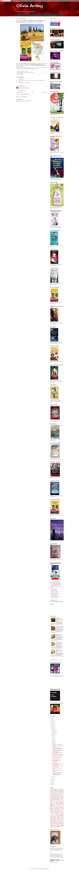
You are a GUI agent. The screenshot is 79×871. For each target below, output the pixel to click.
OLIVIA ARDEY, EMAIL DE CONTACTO (56, 601)
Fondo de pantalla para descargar (57, 772)
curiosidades (22, 72)
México (51, 813)
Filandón (62, 805)
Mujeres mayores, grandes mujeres (57, 744)
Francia (51, 806)
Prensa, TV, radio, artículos (41, 15)
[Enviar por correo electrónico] (17, 73)
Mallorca (60, 812)
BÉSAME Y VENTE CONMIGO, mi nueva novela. (59, 651)
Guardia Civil (62, 806)
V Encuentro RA (54, 762)
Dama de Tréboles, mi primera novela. (59, 635)
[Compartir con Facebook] (21, 73)
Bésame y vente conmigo (55, 790)
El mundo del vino (58, 802)
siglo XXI (62, 822)
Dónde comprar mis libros (52, 15)
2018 (52, 724)
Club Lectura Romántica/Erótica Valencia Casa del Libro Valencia (56, 584)
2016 (52, 727)
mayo (53, 739)
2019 (52, 723)
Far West (59, 805)
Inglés (51, 807)
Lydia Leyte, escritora (54, 597)
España (56, 804)
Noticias (62, 814)
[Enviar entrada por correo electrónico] (26, 71)
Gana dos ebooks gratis (55, 758)
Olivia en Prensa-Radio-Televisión (57, 816)
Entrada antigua (44, 92)
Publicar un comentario (21, 90)
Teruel (54, 823)
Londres (61, 810)
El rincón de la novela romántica (56, 586)
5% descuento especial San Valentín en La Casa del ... (57, 766)
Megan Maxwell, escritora (55, 596)
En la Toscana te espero (27, 72)
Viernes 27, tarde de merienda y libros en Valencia (57, 753)
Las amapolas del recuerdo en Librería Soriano (57, 760)
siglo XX (58, 822)
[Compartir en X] (19, 73)
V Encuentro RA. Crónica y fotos (57, 757)
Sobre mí (24, 15)
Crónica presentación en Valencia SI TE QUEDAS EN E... (57, 764)
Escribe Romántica (54, 585)
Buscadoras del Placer (54, 593)
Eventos (52, 805)
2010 (52, 783)
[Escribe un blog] (18, 73)
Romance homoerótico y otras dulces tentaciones (60, 627)
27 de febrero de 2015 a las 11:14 (24, 88)
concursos (60, 795)
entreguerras (61, 803)
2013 (52, 779)
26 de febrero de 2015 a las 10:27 (24, 82)
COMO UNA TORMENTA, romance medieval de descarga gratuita (59, 619)
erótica (51, 804)
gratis (59, 806)
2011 (52, 782)
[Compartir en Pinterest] (22, 73)
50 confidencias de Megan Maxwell (57, 754)
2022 (52, 719)
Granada (56, 806)
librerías (58, 810)
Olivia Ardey (29, 5)
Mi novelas (32, 72)
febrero (53, 743)
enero (53, 776)
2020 (52, 721)
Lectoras (52, 810)
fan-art (56, 805)
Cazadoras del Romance (55, 592)
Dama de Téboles (60, 796)
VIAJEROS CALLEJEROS (35, 64)
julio (53, 736)
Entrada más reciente (20, 92)
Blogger (47, 868)
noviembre (54, 731)
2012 (52, 780)
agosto (53, 735)
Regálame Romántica (33, 63)
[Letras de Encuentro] (53, 862)
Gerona (54, 806)
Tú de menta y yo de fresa (59, 823)
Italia (57, 807)
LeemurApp (55, 810)
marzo (53, 742)
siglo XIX (55, 822)
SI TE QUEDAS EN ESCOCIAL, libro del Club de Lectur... (57, 751)
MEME (63, 812)
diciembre (53, 729)
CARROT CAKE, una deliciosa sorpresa (59, 643)
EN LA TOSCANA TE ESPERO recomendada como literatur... (57, 748)
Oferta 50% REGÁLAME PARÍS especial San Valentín (57, 774)
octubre (53, 732)
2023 (52, 717)
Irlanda (54, 807)
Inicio (33, 92)
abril (53, 740)
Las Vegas (62, 809)
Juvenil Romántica (54, 590)
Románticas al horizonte (55, 591)
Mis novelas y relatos (31, 15)
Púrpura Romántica (54, 589)
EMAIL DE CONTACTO (53, 18)
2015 (52, 728)
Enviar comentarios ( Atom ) (25, 94)
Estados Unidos (61, 804)
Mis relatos (61, 813)
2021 (52, 720)
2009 (52, 784)
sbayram (37, 868)
